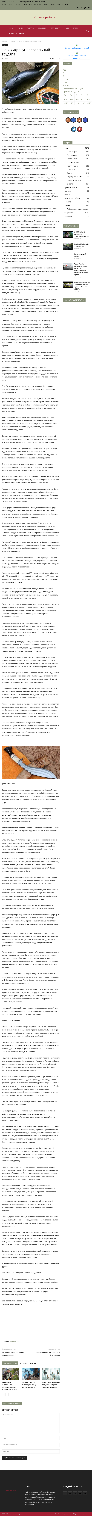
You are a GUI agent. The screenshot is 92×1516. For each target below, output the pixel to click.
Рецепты (60, 4)
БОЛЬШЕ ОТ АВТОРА (28, 1363)
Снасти (70, 184)
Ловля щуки (72, 169)
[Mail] (78, 7)
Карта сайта (67, 1514)
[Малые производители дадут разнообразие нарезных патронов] (51, 1374)
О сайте (57, 1514)
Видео (67, 4)
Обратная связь (79, 1514)
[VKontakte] (88, 7)
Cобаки (45, 4)
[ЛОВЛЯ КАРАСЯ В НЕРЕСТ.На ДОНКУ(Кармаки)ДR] (68, 234)
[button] (87, 31)
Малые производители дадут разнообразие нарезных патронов (51, 1384)
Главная (49, 1514)
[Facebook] (74, 7)
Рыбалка (18, 4)
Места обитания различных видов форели (13, 1353)
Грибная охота (70, 187)
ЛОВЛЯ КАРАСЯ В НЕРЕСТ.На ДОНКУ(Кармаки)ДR (81, 234)
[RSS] (81, 7)
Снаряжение (27, 4)
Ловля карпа (72, 155)
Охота (4, 4)
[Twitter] (85, 7)
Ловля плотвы (73, 162)
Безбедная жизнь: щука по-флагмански (48, 1353)
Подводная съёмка (75, 176)
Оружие (10, 4)
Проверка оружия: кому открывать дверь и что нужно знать (30, 1384)
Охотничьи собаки (72, 198)
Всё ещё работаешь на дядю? (77, 48)
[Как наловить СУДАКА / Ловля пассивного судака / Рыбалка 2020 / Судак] (68, 285)
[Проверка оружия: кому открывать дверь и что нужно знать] (30, 1374)
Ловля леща (72, 159)
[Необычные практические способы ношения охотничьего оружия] (10, 1374)
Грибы (53, 4)
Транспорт (37, 4)
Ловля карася (72, 151)
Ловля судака (72, 166)
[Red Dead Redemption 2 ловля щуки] (68, 246)
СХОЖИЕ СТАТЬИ (10, 1363)
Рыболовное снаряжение (77, 209)
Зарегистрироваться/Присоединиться (32, 2)
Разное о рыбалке (74, 180)
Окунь (69, 173)
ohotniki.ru (14, 1341)
